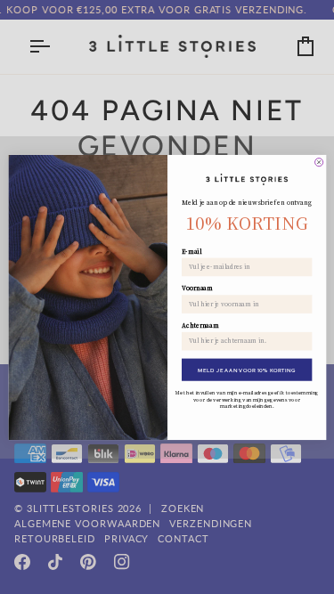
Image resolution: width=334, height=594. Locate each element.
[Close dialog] (318, 162)
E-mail (191, 251)
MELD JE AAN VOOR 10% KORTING (247, 368)
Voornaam (197, 288)
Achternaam (200, 325)
